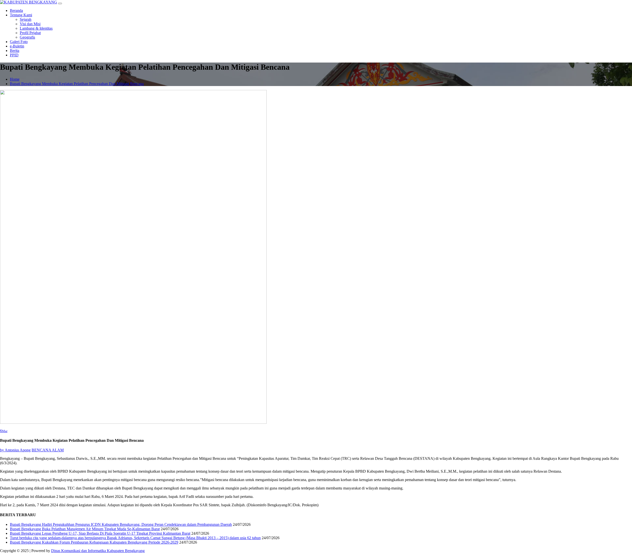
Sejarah (25, 19)
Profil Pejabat (30, 33)
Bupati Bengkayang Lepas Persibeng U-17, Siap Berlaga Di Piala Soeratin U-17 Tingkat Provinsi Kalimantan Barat (100, 533)
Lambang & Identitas (36, 28)
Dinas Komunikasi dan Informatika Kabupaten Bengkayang (98, 551)
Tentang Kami (21, 15)
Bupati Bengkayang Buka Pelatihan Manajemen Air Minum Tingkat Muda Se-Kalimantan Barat (85, 529)
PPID (14, 55)
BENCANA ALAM (48, 450)
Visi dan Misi (30, 24)
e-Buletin (17, 46)
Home (15, 79)
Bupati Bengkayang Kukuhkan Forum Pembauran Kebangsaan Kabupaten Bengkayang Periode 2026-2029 (94, 542)
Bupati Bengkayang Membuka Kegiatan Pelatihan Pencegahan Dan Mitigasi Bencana (77, 84)
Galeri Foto (19, 42)
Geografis (27, 37)
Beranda (16, 10)
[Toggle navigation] (60, 3)
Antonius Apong (15, 450)
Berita (14, 50)
